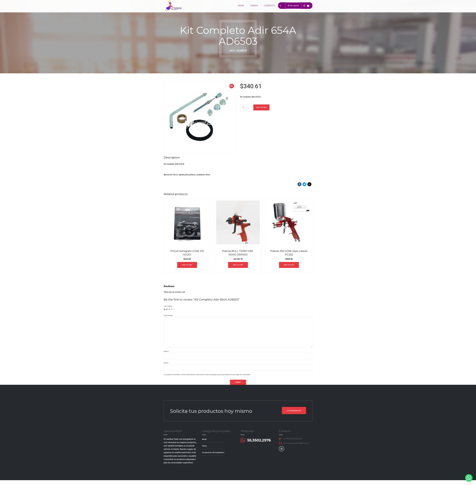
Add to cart (261, 107)
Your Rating (168, 306)
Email (166, 363)
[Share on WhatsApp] (309, 184)
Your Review (168, 315)
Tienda (254, 5)
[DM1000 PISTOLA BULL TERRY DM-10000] (238, 222)
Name (166, 351)
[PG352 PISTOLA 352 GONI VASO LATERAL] (289, 222)
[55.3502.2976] (242, 440)
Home (241, 5)
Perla (204, 446)
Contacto (269, 5)
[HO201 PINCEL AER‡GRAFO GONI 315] (187, 222)
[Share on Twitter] (304, 184)
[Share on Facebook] (299, 184)
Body (204, 439)
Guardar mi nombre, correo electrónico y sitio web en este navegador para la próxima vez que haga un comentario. (208, 374)
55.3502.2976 (259, 440)
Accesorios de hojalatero (213, 452)
